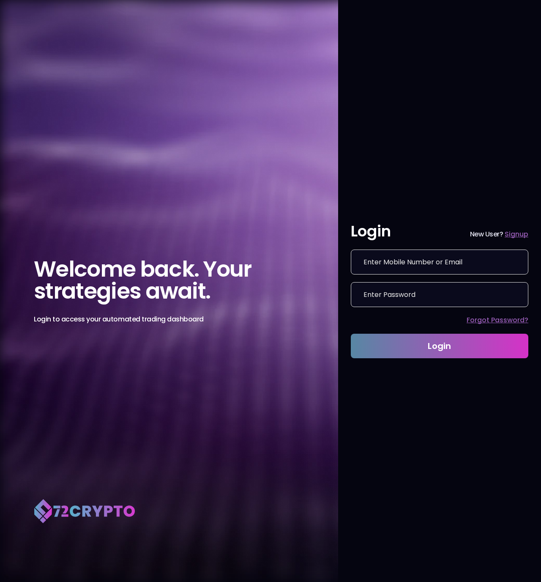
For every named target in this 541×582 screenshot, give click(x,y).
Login (439, 346)
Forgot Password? (497, 320)
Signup (516, 234)
